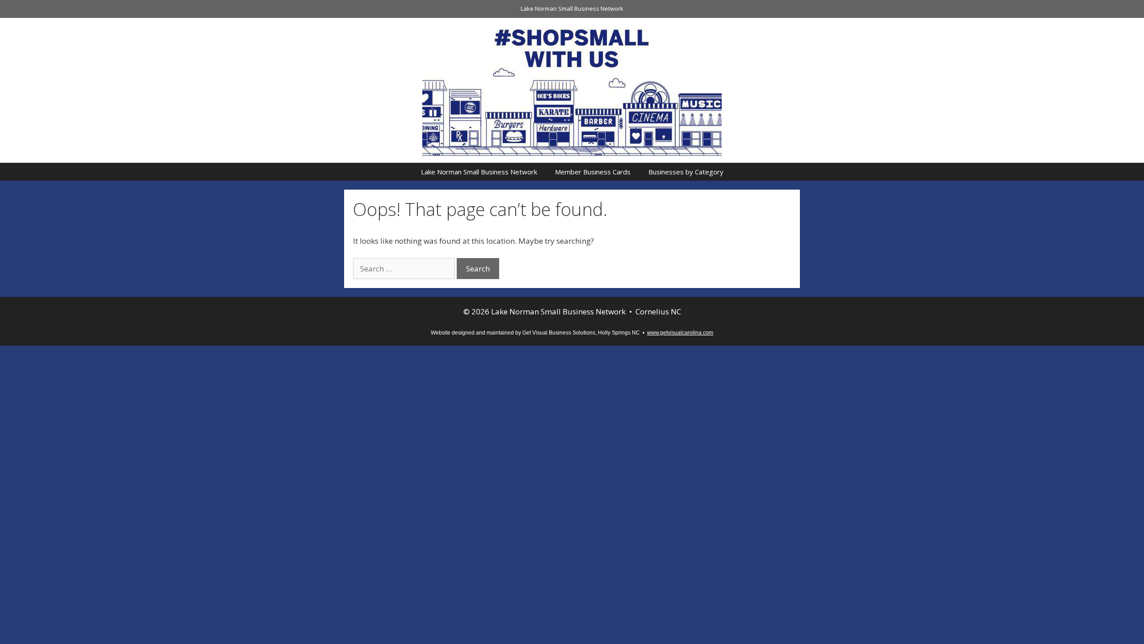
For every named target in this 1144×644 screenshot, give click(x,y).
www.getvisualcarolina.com (680, 333)
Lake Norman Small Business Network (572, 8)
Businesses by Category (685, 171)
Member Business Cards (593, 171)
